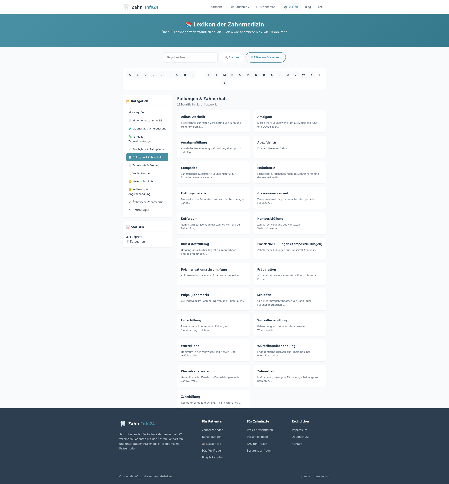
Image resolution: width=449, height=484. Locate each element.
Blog (308, 7)
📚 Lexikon (291, 7)
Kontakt (297, 444)
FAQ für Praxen (257, 444)
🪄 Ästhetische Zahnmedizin (145, 202)
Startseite (216, 7)
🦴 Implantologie (139, 173)
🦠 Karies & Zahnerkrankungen (140, 139)
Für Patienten (238, 7)
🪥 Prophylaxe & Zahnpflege (146, 149)
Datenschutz (300, 437)
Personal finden (257, 437)
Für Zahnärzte (265, 7)
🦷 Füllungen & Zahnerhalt (145, 157)
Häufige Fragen (212, 450)
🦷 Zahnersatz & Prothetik (144, 165)
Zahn (140, 7)
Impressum (299, 430)
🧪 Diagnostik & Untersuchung (147, 128)
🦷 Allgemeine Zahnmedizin (145, 120)
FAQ (320, 7)
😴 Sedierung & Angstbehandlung (139, 192)
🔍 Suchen (231, 57)
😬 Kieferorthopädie (140, 181)
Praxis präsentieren (260, 430)
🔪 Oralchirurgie (138, 210)
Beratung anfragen (259, 450)
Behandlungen (212, 437)
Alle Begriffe (136, 112)
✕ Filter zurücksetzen (266, 57)
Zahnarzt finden (212, 430)
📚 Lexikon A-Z (211, 444)
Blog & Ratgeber (213, 457)
